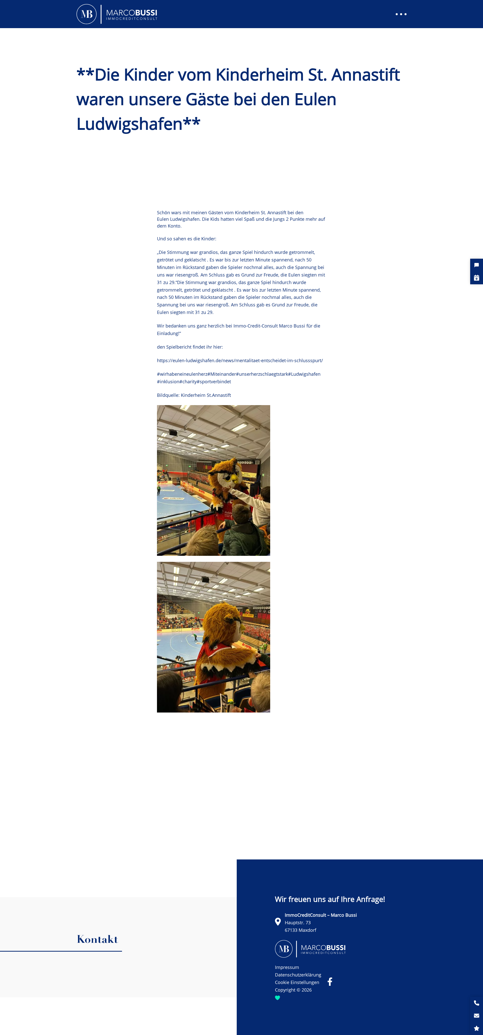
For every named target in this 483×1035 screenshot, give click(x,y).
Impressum (287, 967)
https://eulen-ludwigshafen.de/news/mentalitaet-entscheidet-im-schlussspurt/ (240, 360)
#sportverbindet (214, 381)
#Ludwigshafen (304, 374)
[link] (260, 212)
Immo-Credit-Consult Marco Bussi (269, 326)
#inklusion (168, 381)
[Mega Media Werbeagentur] (277, 997)
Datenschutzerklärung (298, 975)
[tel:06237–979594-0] (476, 1003)
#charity (188, 381)
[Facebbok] (330, 981)
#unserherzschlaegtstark (262, 374)
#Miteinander (221, 374)
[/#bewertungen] (476, 1028)
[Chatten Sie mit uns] (476, 265)
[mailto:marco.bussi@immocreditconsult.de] (476, 1016)
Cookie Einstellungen (297, 982)
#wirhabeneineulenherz (182, 374)
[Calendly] (476, 277)
